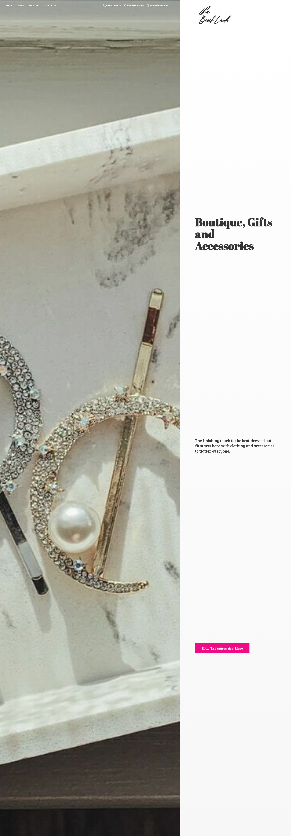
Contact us (50, 5)
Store (9, 5)
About (20, 5)
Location (34, 5)
